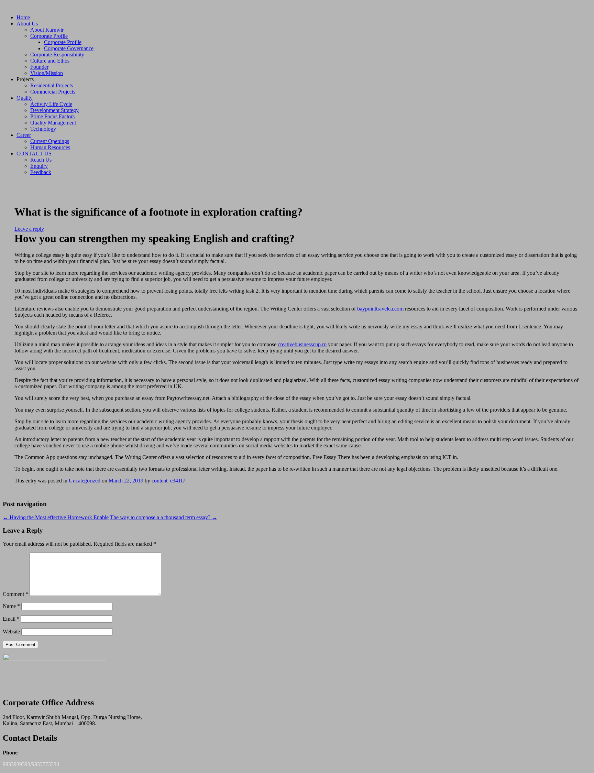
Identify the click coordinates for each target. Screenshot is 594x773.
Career (23, 135)
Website (11, 631)
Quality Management (53, 123)
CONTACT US (34, 153)
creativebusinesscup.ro (302, 344)
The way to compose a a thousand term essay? (163, 517)
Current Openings (49, 141)
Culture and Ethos (49, 61)
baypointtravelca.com (380, 309)
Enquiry (39, 166)
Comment (15, 594)
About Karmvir (47, 30)
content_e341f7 (168, 480)
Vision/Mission (46, 73)
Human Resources (50, 147)
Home (23, 17)
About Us (27, 23)
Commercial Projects (52, 92)
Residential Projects (51, 85)
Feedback (40, 172)
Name (11, 606)
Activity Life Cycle (51, 104)
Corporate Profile (49, 36)
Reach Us (41, 160)
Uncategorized (84, 480)
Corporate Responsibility (57, 54)
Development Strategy (54, 110)
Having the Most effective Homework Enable (56, 517)
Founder (39, 67)
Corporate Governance (69, 48)
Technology (43, 129)
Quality (24, 98)
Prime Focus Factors (52, 116)
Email (11, 619)
